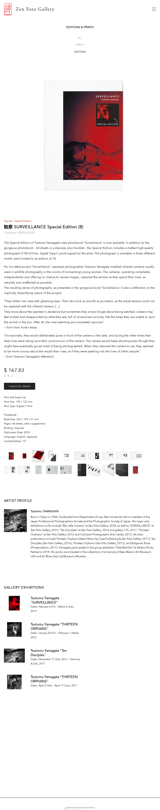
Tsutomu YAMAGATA (19, 233)
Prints (80, 44)
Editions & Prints (80, 27)
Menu (154, 9)
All (80, 37)
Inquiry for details (19, 386)
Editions (80, 51)
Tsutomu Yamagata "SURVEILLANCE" (45, 600)
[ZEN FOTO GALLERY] (75, 9)
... (16, 376)
